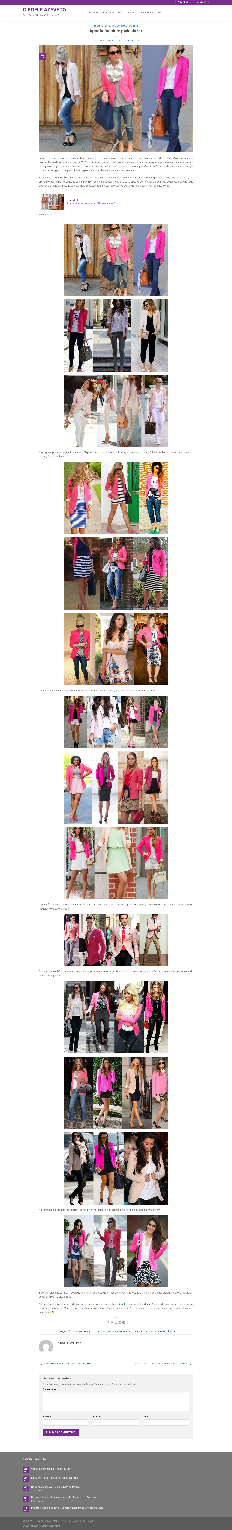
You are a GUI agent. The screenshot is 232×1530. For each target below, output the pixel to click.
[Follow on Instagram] (181, 2)
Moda (117, 26)
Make (121, 12)
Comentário (50, 1389)
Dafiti (111, 1304)
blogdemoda (100, 26)
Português (198, 2)
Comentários (37, 1501)
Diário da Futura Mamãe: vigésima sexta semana (161, 1363)
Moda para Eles (129, 26)
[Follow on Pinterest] (187, 2)
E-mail (97, 1416)
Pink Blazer (170, 1331)
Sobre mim (92, 12)
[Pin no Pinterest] (120, 1322)
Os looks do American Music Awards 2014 (68, 1363)
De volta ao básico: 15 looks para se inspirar (55, 1487)
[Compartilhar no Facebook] (108, 1322)
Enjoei (80, 1308)
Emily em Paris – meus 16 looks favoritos (54, 1477)
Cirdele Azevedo (44, 9)
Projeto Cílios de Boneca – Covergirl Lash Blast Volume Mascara (67, 1507)
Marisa (67, 1308)
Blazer (135, 1331)
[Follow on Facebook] (178, 2)
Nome (47, 1416)
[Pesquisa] (83, 13)
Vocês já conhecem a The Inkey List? (52, 1468)
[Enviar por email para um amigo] (116, 1322)
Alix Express (126, 1304)
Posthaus (145, 1304)
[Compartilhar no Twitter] (112, 1322)
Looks (104, 12)
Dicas (112, 12)
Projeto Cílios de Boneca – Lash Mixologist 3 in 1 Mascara (63, 1497)
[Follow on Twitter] (184, 2)
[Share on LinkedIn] (123, 1322)
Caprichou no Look (150, 12)
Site (146, 1416)
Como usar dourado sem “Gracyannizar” (91, 203)
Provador (131, 12)
